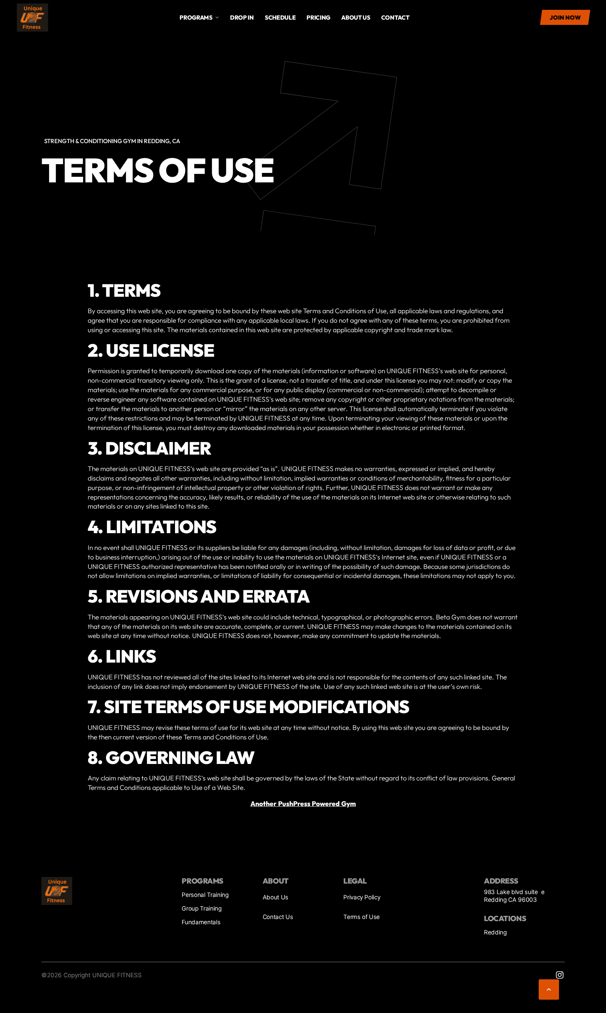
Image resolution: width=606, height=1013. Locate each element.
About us (355, 17)
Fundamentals (201, 922)
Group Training (201, 908)
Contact (395, 17)
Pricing (318, 17)
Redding (495, 932)
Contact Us (278, 916)
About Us (275, 897)
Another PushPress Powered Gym (303, 803)
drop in (242, 17)
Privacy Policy (361, 897)
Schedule (280, 17)
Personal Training (205, 894)
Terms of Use (361, 916)
